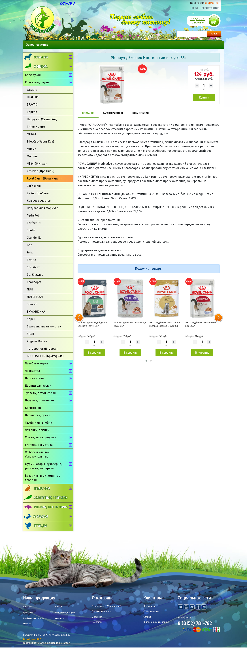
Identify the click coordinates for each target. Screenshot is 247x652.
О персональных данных (156, 622)
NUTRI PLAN (35, 297)
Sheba (31, 230)
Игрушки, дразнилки (39, 400)
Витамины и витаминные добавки (42, 478)
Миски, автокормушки (40, 437)
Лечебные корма (36, 363)
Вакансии (97, 616)
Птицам (40, 526)
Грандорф (34, 282)
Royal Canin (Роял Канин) (44, 178)
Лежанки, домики (37, 430)
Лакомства (32, 371)
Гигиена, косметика (39, 445)
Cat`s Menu (34, 186)
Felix (30, 252)
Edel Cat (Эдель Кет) (40, 141)
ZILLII (30, 334)
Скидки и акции (151, 611)
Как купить (149, 606)
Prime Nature (36, 126)
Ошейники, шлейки (38, 422)
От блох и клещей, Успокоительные (37, 454)
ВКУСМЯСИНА (36, 311)
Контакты (97, 622)
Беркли (32, 112)
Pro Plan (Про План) (40, 171)
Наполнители (34, 378)
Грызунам (42, 488)
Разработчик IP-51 (32, 639)
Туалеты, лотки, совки (40, 393)
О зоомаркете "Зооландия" (106, 606)
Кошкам (40, 67)
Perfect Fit (34, 223)
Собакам (41, 57)
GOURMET (33, 267)
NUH (30, 289)
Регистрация (210, 8)
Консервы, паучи (37, 82)
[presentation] (79, 318)
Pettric (31, 260)
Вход (194, 8)
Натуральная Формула (42, 208)
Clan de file (34, 237)
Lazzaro (32, 89)
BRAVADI (32, 104)
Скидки (147, 616)
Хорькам (41, 516)
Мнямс (31, 149)
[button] (146, 360)
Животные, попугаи (51, 498)
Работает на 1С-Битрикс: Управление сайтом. (47, 643)
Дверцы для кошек (38, 385)
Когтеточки (33, 408)
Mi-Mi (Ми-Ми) (36, 163)
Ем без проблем (38, 193)
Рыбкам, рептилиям (50, 507)
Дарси (31, 319)
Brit (29, 245)
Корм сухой (33, 75)
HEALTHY (33, 97)
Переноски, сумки (37, 415)
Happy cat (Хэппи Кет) (42, 119)
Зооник (32, 304)
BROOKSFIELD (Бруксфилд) (45, 356)
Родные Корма (37, 341)
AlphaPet (33, 215)
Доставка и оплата (102, 611)
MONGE (32, 134)
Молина (32, 156)
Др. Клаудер (35, 274)
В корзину (94, 352)
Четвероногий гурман (42, 348)
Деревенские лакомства (44, 326)
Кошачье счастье (39, 200)
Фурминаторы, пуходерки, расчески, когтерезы (43, 466)
